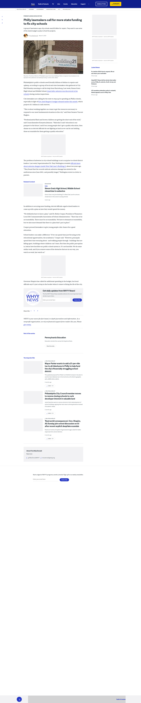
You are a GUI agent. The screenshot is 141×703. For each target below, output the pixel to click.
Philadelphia (66, 9)
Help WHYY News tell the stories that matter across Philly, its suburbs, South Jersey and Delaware (103, 82)
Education (74, 4)
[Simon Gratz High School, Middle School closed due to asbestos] (33, 191)
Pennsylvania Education (33, 16)
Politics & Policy (21, 9)
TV (53, 4)
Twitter (34, 310)
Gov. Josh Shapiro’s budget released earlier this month (57, 102)
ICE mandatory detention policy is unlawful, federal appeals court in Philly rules (103, 91)
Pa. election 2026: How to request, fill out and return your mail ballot (102, 72)
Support (83, 4)
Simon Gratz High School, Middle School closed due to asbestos (62, 189)
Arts (58, 4)
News (33, 4)
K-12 (59, 9)
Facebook (31, 310)
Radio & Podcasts (43, 4)
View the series (50, 346)
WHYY (21, 4)
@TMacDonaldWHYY (33, 458)
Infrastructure (51, 9)
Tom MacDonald (34, 35)
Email (37, 310)
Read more (29, 454)
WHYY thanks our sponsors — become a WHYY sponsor (52, 156)
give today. (27, 325)
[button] (19, 699)
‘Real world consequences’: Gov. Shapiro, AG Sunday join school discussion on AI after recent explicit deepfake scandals (63, 423)
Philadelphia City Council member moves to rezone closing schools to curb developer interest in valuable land (63, 396)
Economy (31, 9)
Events (65, 4)
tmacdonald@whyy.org (48, 458)
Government (40, 9)
